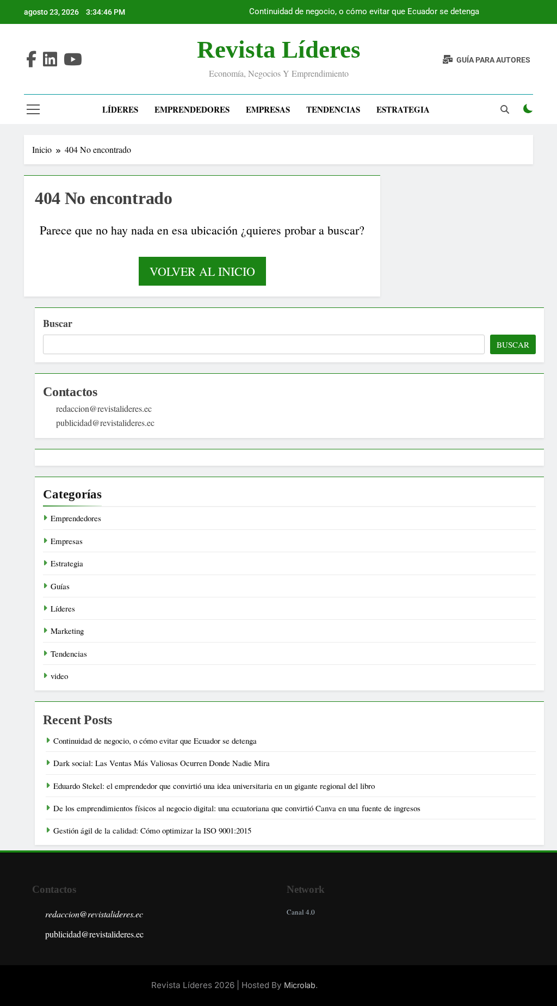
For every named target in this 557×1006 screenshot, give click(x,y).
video (59, 675)
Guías (60, 586)
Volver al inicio (202, 271)
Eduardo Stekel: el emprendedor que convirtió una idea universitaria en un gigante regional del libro (214, 785)
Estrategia (403, 109)
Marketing (67, 630)
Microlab (299, 985)
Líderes (120, 109)
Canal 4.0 (301, 912)
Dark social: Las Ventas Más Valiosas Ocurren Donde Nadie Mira (161, 762)
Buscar (57, 323)
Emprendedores (192, 109)
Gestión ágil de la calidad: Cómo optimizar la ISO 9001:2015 (152, 830)
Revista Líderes (279, 49)
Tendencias (333, 109)
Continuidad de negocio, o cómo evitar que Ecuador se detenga (364, 12)
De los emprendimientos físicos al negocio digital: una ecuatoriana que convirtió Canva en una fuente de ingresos (236, 808)
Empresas (268, 109)
